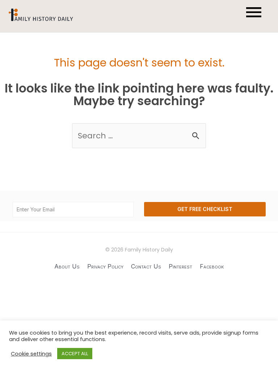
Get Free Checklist (204, 209)
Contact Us (146, 266)
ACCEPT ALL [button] (75, 353)
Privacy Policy (105, 266)
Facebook (212, 266)
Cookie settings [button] (31, 353)
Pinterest (180, 266)
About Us (67, 266)
